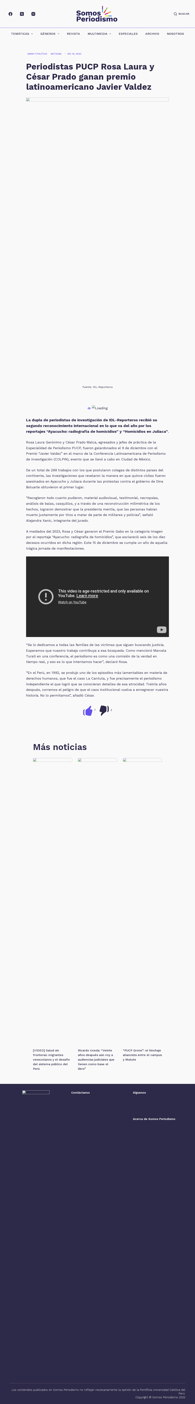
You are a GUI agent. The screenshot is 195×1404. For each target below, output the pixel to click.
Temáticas (20, 34)
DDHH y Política (37, 53)
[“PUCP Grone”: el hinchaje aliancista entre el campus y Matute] (142, 901)
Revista (73, 34)
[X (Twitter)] (22, 14)
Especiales (128, 34)
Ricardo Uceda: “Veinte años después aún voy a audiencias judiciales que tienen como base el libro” (96, 1060)
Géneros (47, 34)
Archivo (152, 34)
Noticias (56, 53)
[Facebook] (10, 14)
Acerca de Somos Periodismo (154, 1119)
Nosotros (175, 34)
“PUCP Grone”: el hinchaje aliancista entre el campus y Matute (142, 1055)
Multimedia (97, 34)
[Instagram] (33, 14)
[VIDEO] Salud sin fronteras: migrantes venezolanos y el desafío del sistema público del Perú (51, 1060)
